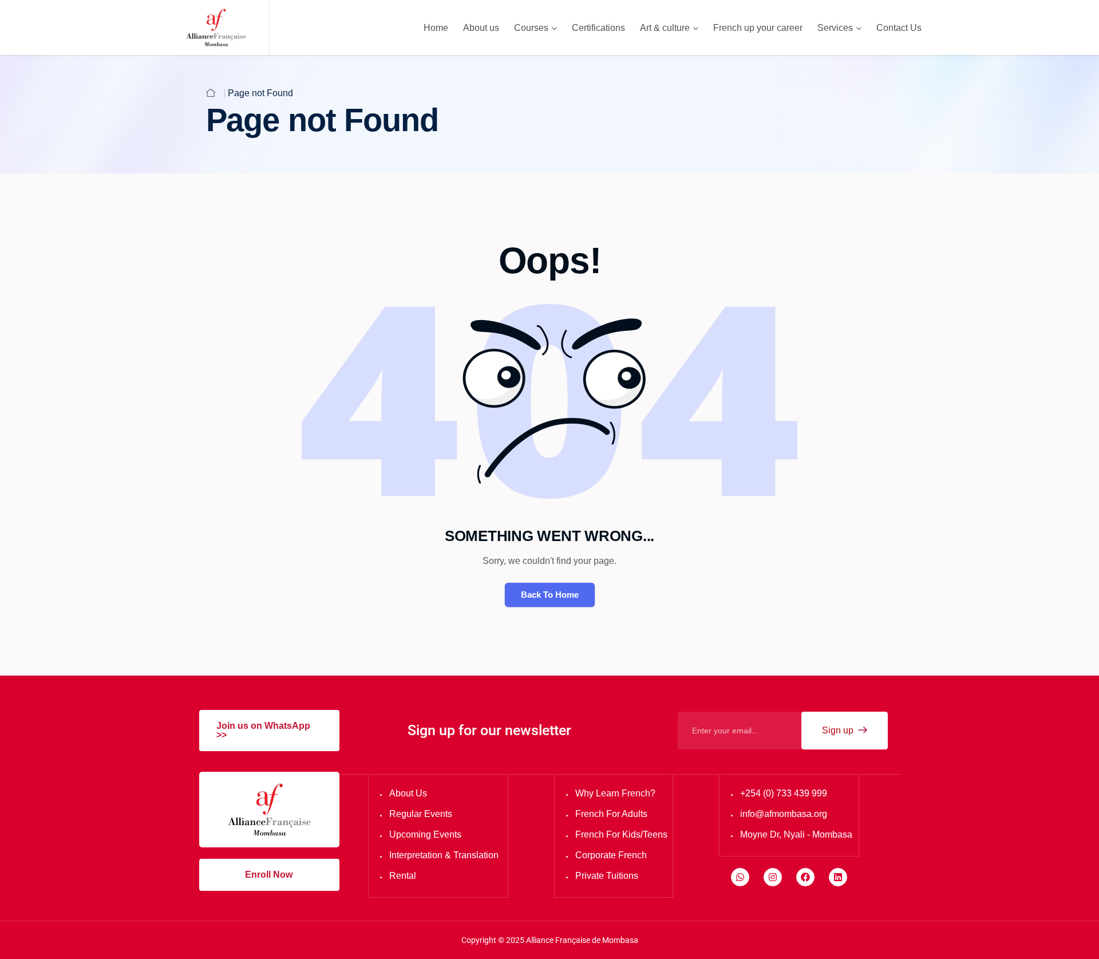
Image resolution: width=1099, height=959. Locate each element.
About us (481, 28)
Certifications (598, 28)
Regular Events (420, 814)
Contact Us (899, 28)
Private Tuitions (606, 876)
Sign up (839, 730)
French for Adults (611, 814)
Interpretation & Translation (444, 855)
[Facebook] (805, 877)
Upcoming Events (425, 834)
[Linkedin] (838, 877)
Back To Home (550, 594)
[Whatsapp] (740, 877)
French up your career (757, 28)
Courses (531, 28)
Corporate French (611, 855)
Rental (402, 876)
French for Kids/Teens (621, 834)
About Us (408, 793)
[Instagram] (773, 877)
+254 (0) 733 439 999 (783, 793)
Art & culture (665, 28)
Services (835, 28)
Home (436, 28)
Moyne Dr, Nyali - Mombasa (796, 834)
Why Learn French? (615, 793)
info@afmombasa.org (783, 814)
